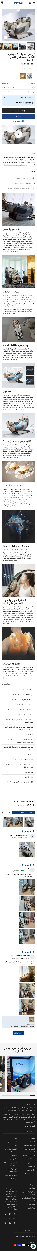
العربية (19, 1231)
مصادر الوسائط (30, 1174)
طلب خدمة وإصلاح (29, 1155)
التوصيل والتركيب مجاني (23, 183)
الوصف (33, 171)
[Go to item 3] (8, 822)
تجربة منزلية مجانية (29, 1145)
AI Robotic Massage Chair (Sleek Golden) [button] (23, 1026)
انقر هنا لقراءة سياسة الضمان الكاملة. (15, 165)
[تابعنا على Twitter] (10, 1214)
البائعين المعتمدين (12, 1117)
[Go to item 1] (29, 822)
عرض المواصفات (7, 91)
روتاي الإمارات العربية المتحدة (28, 1193)
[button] (27, 849)
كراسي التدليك (18, 1108)
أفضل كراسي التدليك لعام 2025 (10, 1164)
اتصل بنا (32, 1142)
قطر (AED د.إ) (29, 1231)
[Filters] (9, 812)
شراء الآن (18, 116)
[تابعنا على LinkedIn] (10, 1223)
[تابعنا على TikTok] (14, 1223)
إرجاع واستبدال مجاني (23, 178)
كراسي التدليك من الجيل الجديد (11, 1170)
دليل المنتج (31, 1163)
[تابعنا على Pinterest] (10, 1218)
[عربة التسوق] (3, 3)
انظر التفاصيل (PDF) (8, 87)
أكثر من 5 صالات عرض (25, 1114)
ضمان (33, 153)
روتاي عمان (31, 1204)
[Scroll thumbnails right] (32, 821)
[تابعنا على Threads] (5, 1214)
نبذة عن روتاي (12, 1142)
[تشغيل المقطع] (18, 134)
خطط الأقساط (30, 1159)
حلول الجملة (31, 1170)
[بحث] (30, 3)
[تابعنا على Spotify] (5, 1223)
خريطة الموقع (12, 1179)
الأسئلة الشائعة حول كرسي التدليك (10, 1150)
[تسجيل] (5, 1131)
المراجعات (31, 1166)
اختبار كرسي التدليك (10, 1175)
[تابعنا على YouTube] (5, 1218)
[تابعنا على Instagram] (14, 1218)
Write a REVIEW (26, 813)
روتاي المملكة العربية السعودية (28, 1199)
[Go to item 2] (18, 822)
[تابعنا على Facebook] (14, 1214)
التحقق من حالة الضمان (30, 1150)
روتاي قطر (31, 1188)
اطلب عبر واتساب (18, 121)
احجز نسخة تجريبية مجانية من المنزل (19, 188)
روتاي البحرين (30, 1208)
